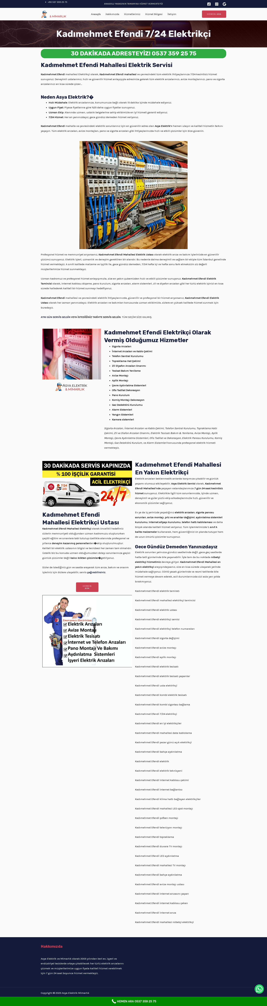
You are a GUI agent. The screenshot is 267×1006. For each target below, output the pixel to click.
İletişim (171, 14)
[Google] (224, 4)
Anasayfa (96, 14)
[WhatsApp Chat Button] (259, 989)
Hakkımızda (112, 14)
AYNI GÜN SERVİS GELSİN (55, 317)
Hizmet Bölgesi (154, 14)
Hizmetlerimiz (132, 14)
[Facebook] (209, 4)
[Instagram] (216, 4)
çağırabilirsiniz (96, 572)
